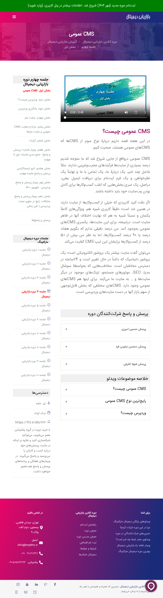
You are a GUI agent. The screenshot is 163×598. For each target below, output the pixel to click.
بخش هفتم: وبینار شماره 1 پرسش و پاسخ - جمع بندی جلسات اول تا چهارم (31, 155)
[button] (105, 329)
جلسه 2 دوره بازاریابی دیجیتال (36, 266)
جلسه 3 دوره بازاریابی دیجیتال (35, 280)
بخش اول (70, 47)
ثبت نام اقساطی (88, 543)
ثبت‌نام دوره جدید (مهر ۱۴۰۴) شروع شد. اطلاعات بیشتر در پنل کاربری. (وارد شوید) (81, 5)
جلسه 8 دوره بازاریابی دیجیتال (35, 350)
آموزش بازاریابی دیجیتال (62, 41)
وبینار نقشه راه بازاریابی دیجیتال (133, 545)
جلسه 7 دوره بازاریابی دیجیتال (35, 336)
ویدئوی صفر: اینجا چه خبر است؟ (133, 539)
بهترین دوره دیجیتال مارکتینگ (134, 551)
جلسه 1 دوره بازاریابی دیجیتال (36, 252)
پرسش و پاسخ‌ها (41, 220)
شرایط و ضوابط (88, 548)
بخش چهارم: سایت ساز (37, 118)
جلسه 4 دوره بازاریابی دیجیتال (36, 294)
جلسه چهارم (89, 47)
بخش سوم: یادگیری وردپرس (34, 108)
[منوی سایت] (14, 17)
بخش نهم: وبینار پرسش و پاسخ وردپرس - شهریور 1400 (33, 185)
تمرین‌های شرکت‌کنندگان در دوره (133, 533)
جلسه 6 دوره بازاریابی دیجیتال (36, 322)
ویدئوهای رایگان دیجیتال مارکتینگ (131, 521)
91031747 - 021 (29, 553)
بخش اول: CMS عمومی (36, 90)
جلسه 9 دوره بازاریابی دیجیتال (36, 364)
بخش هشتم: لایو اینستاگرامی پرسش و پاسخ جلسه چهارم (33, 171)
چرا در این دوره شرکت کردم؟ (135, 527)
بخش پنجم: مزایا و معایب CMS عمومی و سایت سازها (32, 129)
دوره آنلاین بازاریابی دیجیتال (100, 41)
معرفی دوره (90, 531)
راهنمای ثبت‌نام (88, 525)
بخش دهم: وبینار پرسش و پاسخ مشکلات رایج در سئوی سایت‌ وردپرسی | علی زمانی (32, 201)
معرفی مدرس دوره (86, 537)
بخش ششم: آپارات (39, 140)
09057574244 (18, 562)
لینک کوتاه (40, 413)
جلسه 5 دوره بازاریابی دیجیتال (35, 308)
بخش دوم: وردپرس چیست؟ (34, 99)
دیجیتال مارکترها (87, 554)
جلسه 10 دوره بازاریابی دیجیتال (35, 378)
